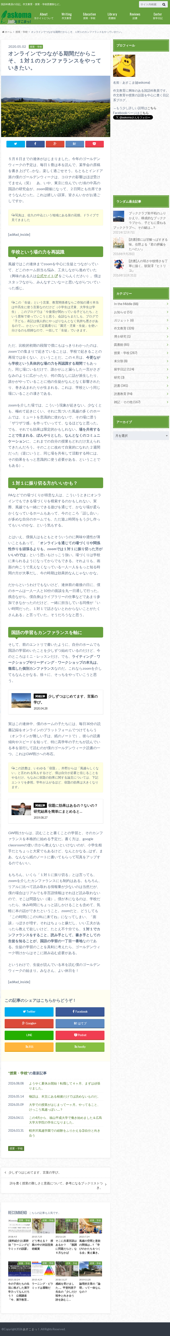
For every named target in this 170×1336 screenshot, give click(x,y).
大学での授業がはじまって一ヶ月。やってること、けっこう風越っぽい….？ (64, 1107)
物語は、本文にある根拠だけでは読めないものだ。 (64, 1096)
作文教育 (67, 15)
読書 (135, 15)
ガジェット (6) (124, 320)
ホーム (8, 31)
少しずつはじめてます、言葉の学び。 (35, 1172)
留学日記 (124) (124, 369)
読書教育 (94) (123, 394)
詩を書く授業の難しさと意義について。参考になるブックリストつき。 (56, 1185)
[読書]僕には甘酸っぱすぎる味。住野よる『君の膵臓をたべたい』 (148, 244)
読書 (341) (121, 385)
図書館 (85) (121, 344)
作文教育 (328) (124, 328)
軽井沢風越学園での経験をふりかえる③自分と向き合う (64, 1133)
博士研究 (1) (122, 336)
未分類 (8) (121, 361)
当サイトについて (44, 15)
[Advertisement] (141, 158)
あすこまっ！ (31, 1329)
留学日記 (158, 15)
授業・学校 (89, 15)
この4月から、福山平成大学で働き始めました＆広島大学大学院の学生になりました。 (65, 1120)
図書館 (112, 15)
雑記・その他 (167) (127, 402)
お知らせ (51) (123, 312)
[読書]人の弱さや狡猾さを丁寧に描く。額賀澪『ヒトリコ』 (148, 265)
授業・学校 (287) (125, 353)
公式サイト (45, 276)
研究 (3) (119, 377)
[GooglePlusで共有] (55, 144)
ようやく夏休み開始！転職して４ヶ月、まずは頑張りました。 (64, 1085)
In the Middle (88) (126, 304)
